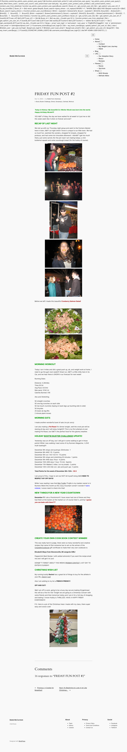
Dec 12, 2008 (39, 99)
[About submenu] (100, 41)
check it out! (46, 577)
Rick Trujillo (62, 483)
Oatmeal (65, 101)
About (97, 41)
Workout (71, 101)
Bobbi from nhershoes (54, 99)
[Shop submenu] (100, 71)
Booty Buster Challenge (43, 101)
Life (96, 54)
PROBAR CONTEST (72, 563)
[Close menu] (93, 34)
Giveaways (59, 101)
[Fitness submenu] (101, 63)
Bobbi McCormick (17, 56)
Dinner (53, 101)
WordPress (22, 741)
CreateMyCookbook (42, 548)
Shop (97, 71)
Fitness (97, 63)
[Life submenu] (99, 54)
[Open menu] (87, 56)
